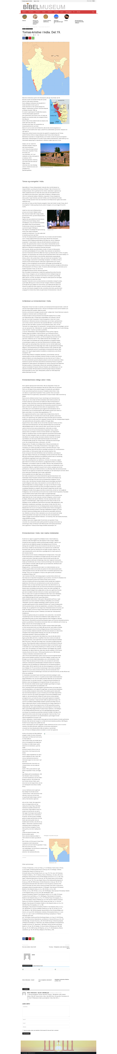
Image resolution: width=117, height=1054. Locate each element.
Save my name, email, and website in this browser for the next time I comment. (41, 1030)
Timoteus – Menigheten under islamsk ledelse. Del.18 (59, 947)
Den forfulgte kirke (33, 26)
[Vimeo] (92, 1)
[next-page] (25, 984)
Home (23, 26)
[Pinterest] (30, 38)
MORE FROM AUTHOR (38, 965)
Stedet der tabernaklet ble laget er (58, 21)
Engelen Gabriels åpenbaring (47, 21)
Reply (28, 999)
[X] (90, 1)
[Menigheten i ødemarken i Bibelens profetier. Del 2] (62, 973)
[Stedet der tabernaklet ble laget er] (56, 16)
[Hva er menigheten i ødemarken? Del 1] (46, 974)
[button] (93, 11)
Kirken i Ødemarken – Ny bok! (28, 979)
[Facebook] (87, 1)
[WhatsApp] (33, 38)
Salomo (24, 20)
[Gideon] (66, 16)
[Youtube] (94, 1)
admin (25, 34)
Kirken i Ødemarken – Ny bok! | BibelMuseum (38, 992)
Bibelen (27, 26)
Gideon (66, 20)
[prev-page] (23, 984)
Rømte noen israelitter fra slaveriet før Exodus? (36, 22)
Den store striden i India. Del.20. (29, 947)
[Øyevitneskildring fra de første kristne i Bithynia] (77, 16)
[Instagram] (89, 1)
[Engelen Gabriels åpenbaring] (45, 16)
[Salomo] (24, 16)
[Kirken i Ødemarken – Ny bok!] (29, 974)
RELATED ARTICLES (27, 965)
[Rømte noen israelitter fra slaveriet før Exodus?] (35, 16)
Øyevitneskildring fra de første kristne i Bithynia (79, 21)
